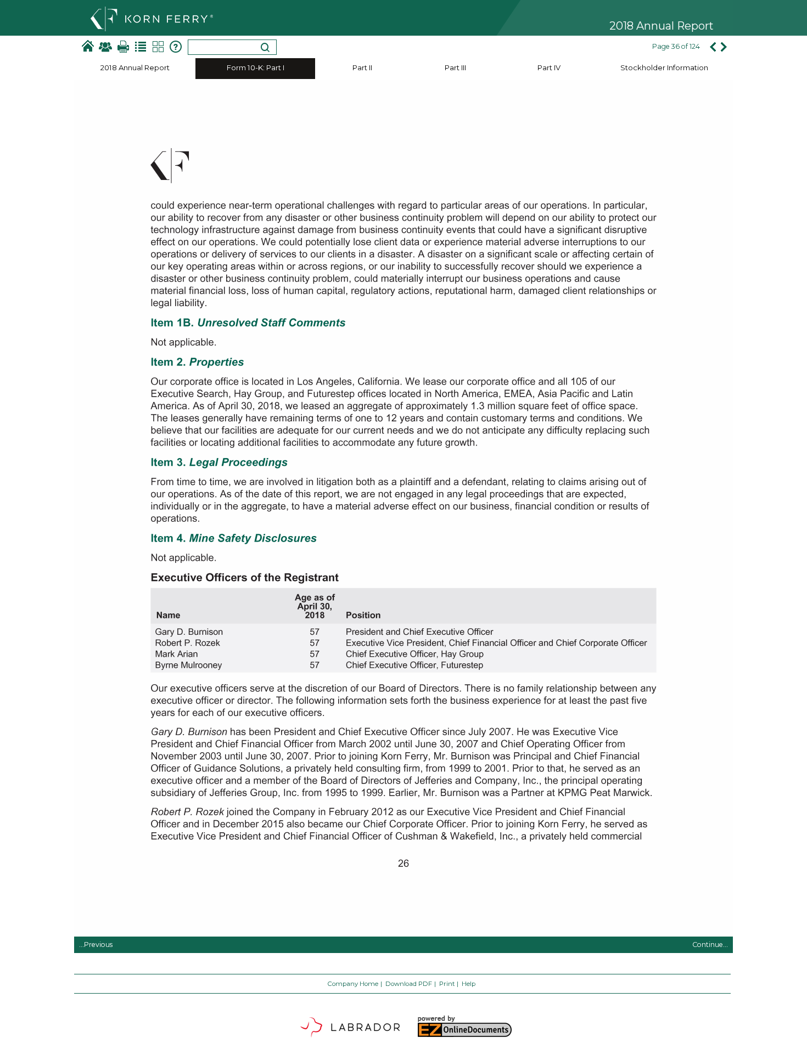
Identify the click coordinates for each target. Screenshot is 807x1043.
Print (447, 984)
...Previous (96, 944)
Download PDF (408, 984)
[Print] (123, 46)
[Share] (105, 46)
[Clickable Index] (140, 46)
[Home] (88, 46)
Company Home (353, 984)
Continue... (710, 944)
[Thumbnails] (158, 46)
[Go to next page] (724, 47)
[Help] (175, 46)
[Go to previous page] (712, 47)
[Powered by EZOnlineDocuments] (464, 1036)
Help (468, 984)
